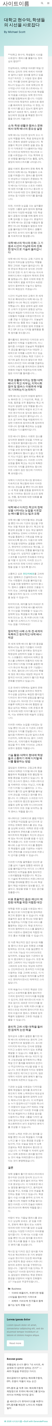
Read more (15, 1343)
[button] (42, 3)
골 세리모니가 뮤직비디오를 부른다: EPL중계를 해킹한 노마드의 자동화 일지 (25, 1404)
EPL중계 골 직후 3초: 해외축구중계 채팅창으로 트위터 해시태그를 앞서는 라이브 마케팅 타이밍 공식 (26, 1391)
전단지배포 (28, 573)
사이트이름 (16, 3)
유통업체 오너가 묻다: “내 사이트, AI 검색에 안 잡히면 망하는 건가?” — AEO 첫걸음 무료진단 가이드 (25, 1368)
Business (16, 1288)
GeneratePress (40, 1421)
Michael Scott (16, 32)
